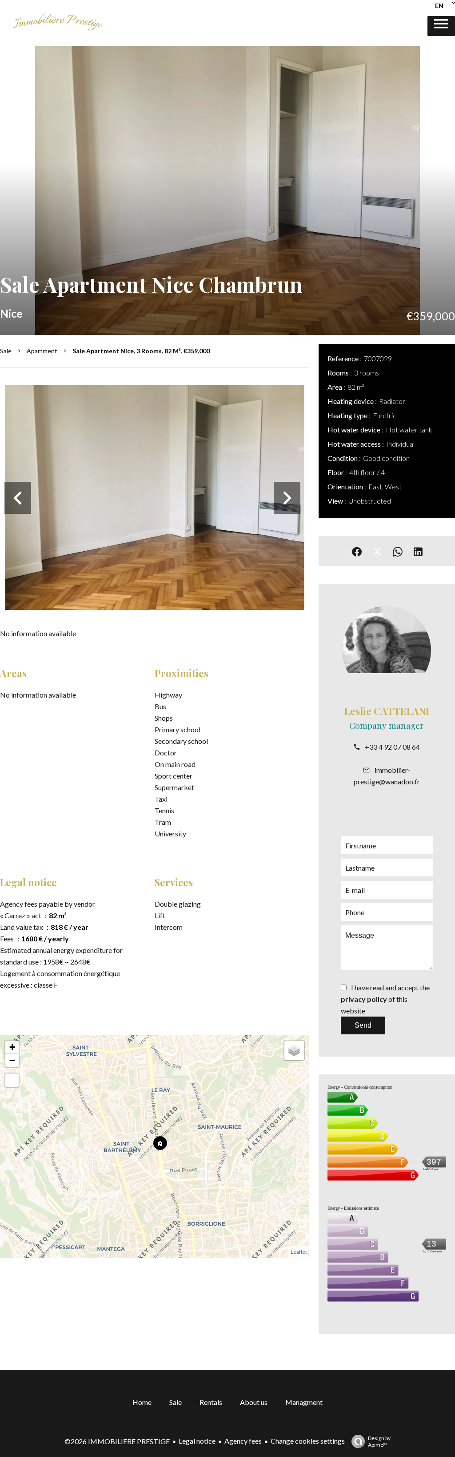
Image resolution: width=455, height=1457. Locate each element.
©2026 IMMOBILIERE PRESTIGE (117, 1441)
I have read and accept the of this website (385, 999)
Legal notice (197, 1441)
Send (363, 1025)
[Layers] (294, 1050)
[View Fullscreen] (12, 1080)
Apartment (42, 351)
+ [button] (12, 1047)
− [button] (12, 1060)
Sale (6, 351)
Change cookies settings (308, 1441)
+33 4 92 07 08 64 (392, 747)
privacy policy (364, 999)
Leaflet (299, 1252)
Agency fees (243, 1441)
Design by (379, 1441)
